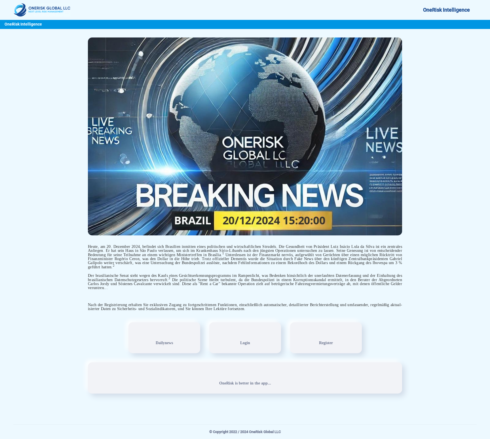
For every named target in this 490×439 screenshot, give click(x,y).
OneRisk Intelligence (446, 10)
